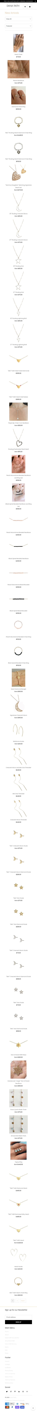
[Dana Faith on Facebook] (11, 1391)
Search (7, 1361)
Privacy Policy (9, 1370)
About (6, 1335)
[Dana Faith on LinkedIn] (19, 1391)
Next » (23, 1301)
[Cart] (30, 7)
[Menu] (25, 7)
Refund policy (9, 1383)
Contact (7, 1364)
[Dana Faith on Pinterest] (15, 1391)
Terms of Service (10, 1374)
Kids (6, 1350)
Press (6, 1353)
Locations (8, 1367)
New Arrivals (12, 13)
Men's (6, 1347)
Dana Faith (13, 6)
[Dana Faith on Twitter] (6, 1391)
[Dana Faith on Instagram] (23, 1391)
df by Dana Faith (10, 1341)
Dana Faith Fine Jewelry (12, 1338)
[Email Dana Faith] (27, 1391)
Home (7, 1331)
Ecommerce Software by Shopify (14, 1400)
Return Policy (8, 1377)
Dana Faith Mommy (10, 1344)
